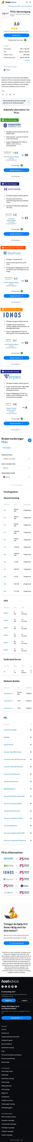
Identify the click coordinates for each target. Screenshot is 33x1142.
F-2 (5, 517)
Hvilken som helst (9, 459)
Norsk (8, 477)
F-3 (5, 525)
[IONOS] (12, 314)
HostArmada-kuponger (8, 1124)
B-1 (5, 539)
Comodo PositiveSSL (10, 730)
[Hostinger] (12, 189)
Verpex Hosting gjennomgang (11, 409)
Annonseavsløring (26, 6)
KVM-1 (6, 613)
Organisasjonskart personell (10, 1036)
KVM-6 (6, 650)
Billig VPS (4, 1093)
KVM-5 (6, 642)
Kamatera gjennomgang (11, 157)
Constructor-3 (8, 708)
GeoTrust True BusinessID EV (13, 803)
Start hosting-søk (18, 943)
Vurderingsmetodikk (14, 6)
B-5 (5, 584)
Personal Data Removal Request (11, 1055)
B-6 (5, 591)
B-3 (5, 562)
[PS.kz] (5, 13)
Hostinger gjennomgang (11, 219)
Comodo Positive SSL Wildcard (13, 766)
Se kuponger (16, 165)
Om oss (3, 1029)
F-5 (5, 547)
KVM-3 (6, 628)
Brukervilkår (5, 1062)
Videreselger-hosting (8, 1104)
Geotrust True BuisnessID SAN (13, 818)
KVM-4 (6, 635)
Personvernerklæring (8, 1058)
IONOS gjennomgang (11, 344)
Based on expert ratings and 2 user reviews (16, 31)
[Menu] (30, 2)
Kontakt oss (5, 1033)
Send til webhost (6, 1044)
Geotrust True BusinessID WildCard (15, 840)
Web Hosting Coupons (8, 1117)
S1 (4, 671)
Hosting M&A (15, 1018)
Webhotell (4, 1075)
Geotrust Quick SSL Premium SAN (14, 796)
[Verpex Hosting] (12, 376)
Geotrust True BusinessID (12, 774)
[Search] (26, 2)
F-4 (5, 532)
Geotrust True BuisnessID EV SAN (14, 833)
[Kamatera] (12, 125)
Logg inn (24, 1000)
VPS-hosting (5, 1089)
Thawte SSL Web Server (11, 781)
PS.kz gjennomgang (20, 11)
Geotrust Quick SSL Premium (12, 752)
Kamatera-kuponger (7, 1120)
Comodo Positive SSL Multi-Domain (15, 759)
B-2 (5, 554)
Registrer (8, 1000)
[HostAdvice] (8, 2)
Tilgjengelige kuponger (17, 40)
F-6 (5, 569)
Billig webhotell (6, 1086)
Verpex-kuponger (7, 1135)
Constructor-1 (8, 693)
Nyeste (5, 468)
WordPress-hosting (7, 1078)
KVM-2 (6, 620)
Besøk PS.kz (16, 35)
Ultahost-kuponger (7, 1131)
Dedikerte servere (7, 1100)
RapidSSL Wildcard (9, 789)
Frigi (2, 1051)
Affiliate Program (7, 1040)
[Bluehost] (12, 252)
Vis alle (27, 60)
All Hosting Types (7, 1071)
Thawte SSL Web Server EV (12, 811)
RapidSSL (6, 737)
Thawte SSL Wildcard (10, 825)
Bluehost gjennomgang (11, 282)
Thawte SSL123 (8, 744)
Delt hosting (5, 1082)
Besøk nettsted (15, 170)
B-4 (5, 576)
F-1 (5, 510)
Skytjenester (5, 1097)
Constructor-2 (8, 701)
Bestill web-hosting (7, 1047)
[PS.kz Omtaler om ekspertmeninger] (2, 94)
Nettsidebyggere (6, 1107)
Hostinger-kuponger (7, 1127)
